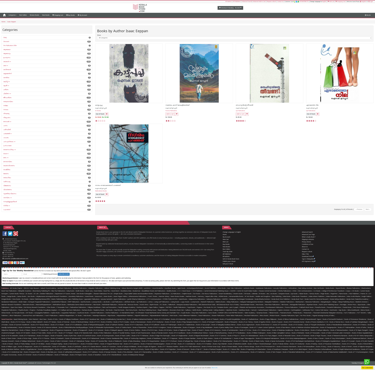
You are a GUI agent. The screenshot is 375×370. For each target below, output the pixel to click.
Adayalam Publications (95, 288)
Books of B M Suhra (165, 330)
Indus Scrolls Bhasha (353, 296)
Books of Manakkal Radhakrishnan (294, 352)
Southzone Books (83, 313)
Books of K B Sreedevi (296, 325)
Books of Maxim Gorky (256, 341)
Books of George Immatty (107, 352)
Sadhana (188, 310)
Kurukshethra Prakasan (59, 302)
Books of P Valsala (50, 322)
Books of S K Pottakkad (162, 319)
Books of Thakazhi (212, 319)
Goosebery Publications (76, 296)
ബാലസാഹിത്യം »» (9, 150)
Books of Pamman (63, 322)
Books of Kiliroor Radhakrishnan (288, 319)
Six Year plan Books (18, 313)
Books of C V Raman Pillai (231, 349)
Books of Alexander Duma (286, 336)
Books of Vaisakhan (94, 355)
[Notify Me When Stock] (106, 114)
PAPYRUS (169, 307)
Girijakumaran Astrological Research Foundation (51, 296)
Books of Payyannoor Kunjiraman (60, 330)
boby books (70, 291)
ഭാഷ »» (6, 154)
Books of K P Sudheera (90, 352)
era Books (274, 294)
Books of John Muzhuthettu (221, 352)
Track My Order (227, 252)
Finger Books (325, 294)
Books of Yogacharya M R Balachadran (253, 349)
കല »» (5, 65)
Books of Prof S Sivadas (121, 322)
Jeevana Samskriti (106, 299)
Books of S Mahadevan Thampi (79, 341)
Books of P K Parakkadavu (236, 333)
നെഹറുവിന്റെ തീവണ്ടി (244, 105)
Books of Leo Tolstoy (246, 322)
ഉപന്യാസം (6, 57)
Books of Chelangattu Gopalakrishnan (328, 341)
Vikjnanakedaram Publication (159, 316)
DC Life (36, 294)
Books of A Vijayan (43, 336)
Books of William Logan (9, 347)
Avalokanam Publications (264, 288)
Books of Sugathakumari (29, 349)
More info (214, 367)
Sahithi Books (196, 310)
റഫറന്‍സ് (6, 210)
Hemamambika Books (236, 296)
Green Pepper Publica (120, 296)
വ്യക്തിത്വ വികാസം (9, 194)
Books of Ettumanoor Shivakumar (355, 319)
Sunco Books (212, 313)
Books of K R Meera (359, 325)
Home (3, 22)
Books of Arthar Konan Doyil (211, 347)
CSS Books (355, 291)
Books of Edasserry (334, 347)
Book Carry (89, 291)
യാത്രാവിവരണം (9, 166)
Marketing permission (50, 274)
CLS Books (316, 291)
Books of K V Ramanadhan (142, 352)
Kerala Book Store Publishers (280, 299)
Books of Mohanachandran (339, 330)
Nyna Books (362, 305)
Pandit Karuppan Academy (126, 307)
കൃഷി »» (6, 85)
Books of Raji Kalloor (152, 349)
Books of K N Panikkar (204, 344)
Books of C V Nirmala (241, 341)
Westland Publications (251, 316)
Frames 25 (364, 294)
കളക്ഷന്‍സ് (7, 73)
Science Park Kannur (321, 310)
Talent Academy (249, 313)
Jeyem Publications (120, 299)
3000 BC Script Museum (31, 288)
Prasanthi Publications (334, 307)
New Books (46, 15)
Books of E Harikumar (258, 352)
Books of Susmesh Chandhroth (19, 325)
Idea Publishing (276, 296)
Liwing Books (175, 302)
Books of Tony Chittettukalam (335, 338)
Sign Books (342, 310)
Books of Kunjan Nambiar (187, 338)
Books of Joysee (277, 322)
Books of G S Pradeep (349, 344)
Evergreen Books (284, 294)
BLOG (368, 15)
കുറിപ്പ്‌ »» (6, 81)
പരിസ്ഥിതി (7, 130)
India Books (287, 296)
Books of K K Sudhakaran (74, 325)
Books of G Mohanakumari (249, 336)
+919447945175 (304, 1)
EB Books (247, 294)
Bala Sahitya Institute (305, 288)
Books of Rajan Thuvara (318, 336)
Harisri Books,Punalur (177, 296)
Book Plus (107, 291)
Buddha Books (171, 291)
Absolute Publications (80, 288)
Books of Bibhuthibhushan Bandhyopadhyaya (73, 327)
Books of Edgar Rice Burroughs (160, 336)
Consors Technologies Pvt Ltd (46, 363)
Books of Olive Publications (102, 333)
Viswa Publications (204, 316)
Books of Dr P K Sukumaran (134, 325)
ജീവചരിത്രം (7, 98)
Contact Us (280, 1)
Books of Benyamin (231, 322)
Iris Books (25, 299)
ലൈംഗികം (7, 178)
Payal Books (191, 307)
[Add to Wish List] (176, 114)
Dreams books (238, 294)
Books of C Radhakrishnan (250, 319)
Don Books (196, 294)
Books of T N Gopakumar (40, 330)
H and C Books (152, 296)
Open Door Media (16, 307)
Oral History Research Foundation (34, 307)
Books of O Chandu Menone (92, 347)
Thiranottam (307, 313)
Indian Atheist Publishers (317, 296)
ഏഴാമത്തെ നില (312, 105)
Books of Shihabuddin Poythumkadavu (101, 327)
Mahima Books (220, 302)
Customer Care (296, 1)
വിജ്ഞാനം (7, 186)
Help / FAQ (305, 254)
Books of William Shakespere (256, 333)
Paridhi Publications (179, 307)
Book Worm (115, 291)
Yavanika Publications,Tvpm (290, 316)
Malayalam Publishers (272, 302)
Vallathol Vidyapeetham (66, 316)
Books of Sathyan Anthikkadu (126, 347)
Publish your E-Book (229, 261)
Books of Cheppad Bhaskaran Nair (111, 344)
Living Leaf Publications (161, 302)
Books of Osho (53, 319)
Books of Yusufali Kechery (121, 333)
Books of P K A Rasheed (314, 352)
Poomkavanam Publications (274, 307)
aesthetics (147, 288)
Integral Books (6, 299)
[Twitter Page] (10, 235)
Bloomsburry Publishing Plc (41, 291)
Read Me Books (119, 310)
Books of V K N (94, 322)
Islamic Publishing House (59, 299)
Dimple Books (118, 294)
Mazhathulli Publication (109, 305)
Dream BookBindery (225, 294)
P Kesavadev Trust (62, 307)
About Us (305, 247)
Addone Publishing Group (112, 288)
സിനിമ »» (6, 206)
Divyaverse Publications (161, 294)
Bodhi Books (80, 291)
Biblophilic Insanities (24, 291)
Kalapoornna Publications (197, 299)
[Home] (4, 15)
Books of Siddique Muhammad (25, 341)
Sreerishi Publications (97, 313)
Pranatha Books (320, 307)
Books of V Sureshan (109, 347)
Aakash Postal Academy (48, 288)
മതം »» (5, 158)
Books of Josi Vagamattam (245, 325)
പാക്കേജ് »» (7, 134)
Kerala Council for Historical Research (316, 299)
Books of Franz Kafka (39, 333)
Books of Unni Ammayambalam (99, 349)
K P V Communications (154, 299)
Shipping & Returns (308, 239)
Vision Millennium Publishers (188, 316)
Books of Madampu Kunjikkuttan (282, 330)
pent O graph (234, 307)
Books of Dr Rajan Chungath (358, 330)
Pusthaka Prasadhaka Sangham (47, 310)
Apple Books (181, 288)
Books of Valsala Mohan (280, 344)
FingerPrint (334, 294)
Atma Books (222, 288)
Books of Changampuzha (328, 327)
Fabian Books (303, 294)
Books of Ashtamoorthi (73, 338)
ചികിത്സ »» (7, 94)
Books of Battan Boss (337, 322)
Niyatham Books (312, 305)
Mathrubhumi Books (101, 191)
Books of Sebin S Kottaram (59, 341)
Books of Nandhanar (154, 338)
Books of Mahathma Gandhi (237, 344)
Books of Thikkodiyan (61, 355)
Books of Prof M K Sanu (149, 330)
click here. (168, 281)
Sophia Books (55, 313)
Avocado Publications (280, 288)
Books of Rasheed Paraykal (212, 349)
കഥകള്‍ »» (7, 61)
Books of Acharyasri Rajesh (196, 319)
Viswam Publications (218, 316)
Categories (11, 15)
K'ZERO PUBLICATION (170, 299)
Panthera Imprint (142, 307)
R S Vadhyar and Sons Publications (69, 310)
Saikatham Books (231, 310)
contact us (104, 281)
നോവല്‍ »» (7, 122)
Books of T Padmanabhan (346, 327)
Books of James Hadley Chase (223, 327)
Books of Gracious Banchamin (286, 347)
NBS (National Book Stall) (207, 305)
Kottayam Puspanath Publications (39, 302)
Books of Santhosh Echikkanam (43, 355)
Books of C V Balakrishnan (186, 325)
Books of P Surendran (280, 325)
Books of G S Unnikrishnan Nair (12, 352)
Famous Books (314, 294)
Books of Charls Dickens (205, 338)
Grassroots (98, 296)
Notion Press (352, 305)
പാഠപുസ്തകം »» (9, 142)
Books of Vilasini (25, 330)
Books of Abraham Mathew (10, 349)
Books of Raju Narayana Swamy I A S (189, 322)
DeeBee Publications (46, 294)
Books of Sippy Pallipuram (268, 319)
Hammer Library (164, 296)
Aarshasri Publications (64, 288)
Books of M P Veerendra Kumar (294, 322)
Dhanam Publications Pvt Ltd (103, 294)
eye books (294, 294)
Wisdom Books (274, 316)
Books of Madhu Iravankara (162, 352)
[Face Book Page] (5, 235)
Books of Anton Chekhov (132, 330)
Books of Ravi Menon (283, 327)
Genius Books (21, 296)
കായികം (6, 77)
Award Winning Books (20, 319)
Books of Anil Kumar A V (264, 325)
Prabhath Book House (306, 307)
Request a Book (271, 1)
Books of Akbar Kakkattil (34, 322)
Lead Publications (117, 302)
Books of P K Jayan (367, 349)
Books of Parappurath (80, 330)
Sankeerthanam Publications (267, 310)
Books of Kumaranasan (138, 322)
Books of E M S (52, 333)
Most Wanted (33, 319)
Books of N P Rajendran (168, 349)
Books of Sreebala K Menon (90, 344)
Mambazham (300, 302)
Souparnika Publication (68, 313)
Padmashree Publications (78, 307)
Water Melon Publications (234, 316)
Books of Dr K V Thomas (41, 338)
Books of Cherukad (303, 336)
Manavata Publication (312, 302)
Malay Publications (233, 302)
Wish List (331, 1)
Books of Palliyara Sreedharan (69, 319)
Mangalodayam (326, 302)
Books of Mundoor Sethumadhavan (320, 349)
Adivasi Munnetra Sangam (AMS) (132, 288)
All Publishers (237, 1)
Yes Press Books (305, 316)
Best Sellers (23, 15)
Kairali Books (183, 299)
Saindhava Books (244, 310)
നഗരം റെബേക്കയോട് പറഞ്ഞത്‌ (108, 185)
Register (363, 1)
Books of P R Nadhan (59, 347)
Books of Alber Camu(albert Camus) (278, 333)
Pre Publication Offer (10, 45)
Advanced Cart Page (308, 234)
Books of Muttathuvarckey (218, 333)
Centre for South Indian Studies (247, 291)
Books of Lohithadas (74, 347)
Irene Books (16, 299)
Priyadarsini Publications (9, 310)
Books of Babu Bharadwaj (131, 341)
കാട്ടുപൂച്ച (98, 105)
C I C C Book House (184, 291)
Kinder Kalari (23, 302)
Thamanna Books (285, 313)
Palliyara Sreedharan (94, 307)
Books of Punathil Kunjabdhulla (230, 319)
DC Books (98, 111)
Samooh (254, 310)
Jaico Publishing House (76, 299)
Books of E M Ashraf (24, 355)
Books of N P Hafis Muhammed (190, 347)
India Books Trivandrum (299, 296)
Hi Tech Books (249, 296)
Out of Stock (100, 114)
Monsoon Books (133, 305)
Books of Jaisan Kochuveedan (274, 341)
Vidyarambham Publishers (125, 316)
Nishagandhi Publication (297, 305)
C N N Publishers (197, 291)
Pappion (161, 307)
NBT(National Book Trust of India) (228, 305)
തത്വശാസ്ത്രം (8, 102)
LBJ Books (106, 302)
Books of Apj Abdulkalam (204, 327)
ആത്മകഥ (6, 49)
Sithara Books (5, 313)
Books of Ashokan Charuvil (27, 327)
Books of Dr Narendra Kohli (83, 333)
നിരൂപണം (6, 118)
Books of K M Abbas (38, 344)
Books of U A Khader (57, 325)
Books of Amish (347, 347)
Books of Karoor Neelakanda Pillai (112, 338)
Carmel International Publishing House (216, 291)
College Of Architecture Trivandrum (333, 291)
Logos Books (185, 302)
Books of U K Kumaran (96, 330)
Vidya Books (111, 316)
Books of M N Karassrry (213, 330)
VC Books (79, 316)
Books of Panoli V (198, 330)
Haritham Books (191, 296)
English (324, 1)
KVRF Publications (73, 302)
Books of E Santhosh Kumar (87, 336)
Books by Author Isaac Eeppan (122, 31)
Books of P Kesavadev (312, 333)
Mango (334, 302)
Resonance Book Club (177, 310)
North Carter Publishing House (328, 305)
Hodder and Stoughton (263, 296)
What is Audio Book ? (309, 237)
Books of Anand (8, 344)
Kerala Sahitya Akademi (337, 299)
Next (368, 209)
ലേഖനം (6, 174)
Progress (32, 310)
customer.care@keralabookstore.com (16, 259)
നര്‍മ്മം (5, 106)
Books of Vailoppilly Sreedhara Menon (223, 325)
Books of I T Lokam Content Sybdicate (262, 327)
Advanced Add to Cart (259, 1)
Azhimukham (293, 288)
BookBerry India (126, 291)
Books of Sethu (361, 327)
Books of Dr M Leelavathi (9, 336)
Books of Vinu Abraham (125, 352)
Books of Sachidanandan (230, 330)
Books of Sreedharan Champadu (277, 349)
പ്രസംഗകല (7, 146)
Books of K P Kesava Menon (40, 325)
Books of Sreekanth (57, 338)
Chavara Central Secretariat (267, 291)
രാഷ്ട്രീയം (6, 170)
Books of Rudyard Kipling (54, 344)
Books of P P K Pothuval (169, 341)
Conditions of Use (307, 244)
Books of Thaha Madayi (22, 344)
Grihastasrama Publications (137, 296)
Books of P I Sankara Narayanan (65, 349)
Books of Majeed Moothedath (199, 336)
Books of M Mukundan (178, 319)
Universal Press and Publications (33, 316)
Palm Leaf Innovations (109, 307)
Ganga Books (11, 296)
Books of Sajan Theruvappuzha (244, 338)
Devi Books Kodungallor (84, 294)
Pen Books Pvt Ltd (210, 307)
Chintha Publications (284, 291)
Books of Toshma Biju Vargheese (135, 338)
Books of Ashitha (106, 322)
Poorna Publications (171, 111)
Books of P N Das (245, 330)
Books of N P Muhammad (90, 338)
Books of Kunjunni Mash (32, 352)
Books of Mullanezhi (115, 341)
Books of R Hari (171, 344)
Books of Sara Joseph (203, 325)
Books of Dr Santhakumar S (223, 338)
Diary (5, 37)
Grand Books (89, 296)
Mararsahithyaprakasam (43, 305)
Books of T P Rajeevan (169, 338)
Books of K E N (82, 349)
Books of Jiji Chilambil (220, 344)
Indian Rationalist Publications (335, 296)
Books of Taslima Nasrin (123, 327)
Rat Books (109, 310)
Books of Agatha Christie (262, 322)
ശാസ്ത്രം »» (7, 198)
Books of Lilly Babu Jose (49, 352)
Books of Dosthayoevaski (105, 336)
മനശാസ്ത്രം (7, 162)
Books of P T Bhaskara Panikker (168, 347)
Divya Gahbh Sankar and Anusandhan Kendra (138, 294)
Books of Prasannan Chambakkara (329, 344)
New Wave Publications (272, 305)
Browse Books (34, 15)
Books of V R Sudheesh (152, 325)
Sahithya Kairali (207, 310)
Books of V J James (43, 341)
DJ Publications (176, 294)
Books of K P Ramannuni (27, 336)
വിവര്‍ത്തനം (7, 190)
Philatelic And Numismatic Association (252, 307)
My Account (83, 15)
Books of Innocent (183, 349)
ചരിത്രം (6, 89)
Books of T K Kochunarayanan (358, 352)
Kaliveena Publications (214, 299)
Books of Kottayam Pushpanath (212, 322)
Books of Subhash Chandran (114, 325)
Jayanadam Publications (92, 299)
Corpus (348, 291)
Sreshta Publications (111, 313)
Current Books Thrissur (16, 294)
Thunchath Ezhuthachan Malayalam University (327, 313)
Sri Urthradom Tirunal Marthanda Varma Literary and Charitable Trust (158, 313)
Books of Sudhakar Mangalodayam (357, 322)
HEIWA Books (223, 296)
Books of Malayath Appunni (114, 330)
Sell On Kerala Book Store (231, 259)
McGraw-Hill (122, 305)
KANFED (225, 299)
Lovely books (195, 302)
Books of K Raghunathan (179, 336)
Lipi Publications (240, 111)
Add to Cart (170, 114)
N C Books (163, 305)
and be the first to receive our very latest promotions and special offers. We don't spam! (46, 271)
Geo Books (31, 296)
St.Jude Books (185, 313)
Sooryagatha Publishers (42, 313)
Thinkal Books (297, 313)
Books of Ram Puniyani (273, 352)
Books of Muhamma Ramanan (337, 336)
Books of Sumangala (241, 327)
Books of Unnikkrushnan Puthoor (197, 333)
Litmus (150, 302)
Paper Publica (153, 307)
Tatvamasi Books (261, 313)
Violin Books (174, 316)
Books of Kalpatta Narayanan (362, 347)
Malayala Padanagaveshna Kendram (251, 302)
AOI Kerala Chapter (16, 288)
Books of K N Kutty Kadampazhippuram (293, 338)
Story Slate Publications (199, 313)
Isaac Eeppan (11, 22)
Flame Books (343, 294)
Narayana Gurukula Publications (187, 305)
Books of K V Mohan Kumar (262, 330)
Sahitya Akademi (219, 310)
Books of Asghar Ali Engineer (147, 347)
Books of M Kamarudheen (306, 347)
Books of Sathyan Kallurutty (320, 330)
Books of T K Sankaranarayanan (200, 352)
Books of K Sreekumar (297, 344)
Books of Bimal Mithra (365, 344)
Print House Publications (361, 307)
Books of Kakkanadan (174, 327)
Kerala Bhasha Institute (262, 299)
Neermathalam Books (247, 305)
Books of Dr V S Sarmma (218, 336)
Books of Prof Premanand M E (265, 347)
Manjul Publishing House (346, 302)
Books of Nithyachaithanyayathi (93, 325)
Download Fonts (307, 256)
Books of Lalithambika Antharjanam (69, 352)
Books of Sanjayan (189, 327)
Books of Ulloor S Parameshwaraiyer (259, 344)
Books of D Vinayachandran (150, 341)
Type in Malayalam (308, 259)
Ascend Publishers (210, 288)
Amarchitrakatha (157, 288)
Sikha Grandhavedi (353, 310)
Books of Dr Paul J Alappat (268, 336)
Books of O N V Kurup (18, 322)
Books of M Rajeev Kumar (78, 355)
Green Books (108, 296)
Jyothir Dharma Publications (136, 299)
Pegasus (199, 307)
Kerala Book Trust (297, 299)
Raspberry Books (99, 310)
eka (268, 294)
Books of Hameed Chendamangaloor (153, 344)
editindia (254, 294)
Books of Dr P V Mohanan (140, 336)
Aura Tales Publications (234, 288)
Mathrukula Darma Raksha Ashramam (79, 305)
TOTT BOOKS (361, 313)
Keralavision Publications (9, 302)
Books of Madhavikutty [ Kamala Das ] (113, 319)
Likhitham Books (129, 302)
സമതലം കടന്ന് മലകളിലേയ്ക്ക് (178, 105)
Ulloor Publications (15, 316)
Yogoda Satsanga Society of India (323, 316)
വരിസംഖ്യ (6, 182)
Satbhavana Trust (308, 310)
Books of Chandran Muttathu (120, 349)
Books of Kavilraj (311, 344)
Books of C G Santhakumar (186, 344)
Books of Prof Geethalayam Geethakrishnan (300, 341)
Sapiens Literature (284, 310)
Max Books (96, 305)
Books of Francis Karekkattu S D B (317, 322)
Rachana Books (87, 310)
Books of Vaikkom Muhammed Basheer (140, 319)
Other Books (51, 307)
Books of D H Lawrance (131, 344)
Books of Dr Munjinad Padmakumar (267, 338)
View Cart (226, 239)
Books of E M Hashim (23, 333)
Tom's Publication (349, 313)
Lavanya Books (97, 302)
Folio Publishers (354, 294)
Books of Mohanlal (298, 333)
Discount (6, 41)
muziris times (144, 305)
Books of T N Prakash (66, 333)
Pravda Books (347, 307)
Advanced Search (247, 1)
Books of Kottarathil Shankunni (333, 319)
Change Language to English (232, 232)
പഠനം (5, 126)
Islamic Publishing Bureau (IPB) (40, 299)
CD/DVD (233, 291)
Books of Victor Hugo (24, 338)
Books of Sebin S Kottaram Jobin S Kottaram (335, 333)
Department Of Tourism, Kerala (65, 294)
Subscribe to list (64, 274)
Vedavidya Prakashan (99, 316)
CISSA (294, 291)
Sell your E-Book (228, 264)
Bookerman (136, 291)
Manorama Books (28, 305)
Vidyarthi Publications (141, 316)
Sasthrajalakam (296, 310)
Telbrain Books (273, 313)
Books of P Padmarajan (168, 325)
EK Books (262, 294)
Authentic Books (249, 288)
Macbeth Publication (207, 302)
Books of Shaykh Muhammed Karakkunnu (346, 349)
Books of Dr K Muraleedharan (111, 355)
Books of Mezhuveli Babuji (79, 322)
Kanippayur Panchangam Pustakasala (241, 299)
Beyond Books (340, 288)
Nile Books (284, 305)
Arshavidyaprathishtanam (195, 288)
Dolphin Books (187, 294)
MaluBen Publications (287, 302)
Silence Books (365, 310)
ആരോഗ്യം (7, 53)
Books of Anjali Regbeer (45, 349)
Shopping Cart (341, 1)
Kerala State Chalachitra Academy (357, 299)
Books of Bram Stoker (8, 338)
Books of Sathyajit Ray (185, 341)
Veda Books (87, 316)
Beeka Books (330, 288)
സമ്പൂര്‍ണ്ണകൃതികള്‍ (10, 202)
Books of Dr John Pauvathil (365, 341)
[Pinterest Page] (15, 235)
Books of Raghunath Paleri (182, 330)
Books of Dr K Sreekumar (155, 322)
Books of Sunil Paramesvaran (140, 333)
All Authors (228, 1)
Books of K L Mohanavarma (240, 352)
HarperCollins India (211, 296)
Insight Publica (366, 296)
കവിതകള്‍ (7, 69)
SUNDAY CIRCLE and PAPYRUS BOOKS (230, 313)
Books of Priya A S (233, 336)
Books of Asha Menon (302, 330)
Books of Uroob (170, 322)
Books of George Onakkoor (203, 341)
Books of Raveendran (139, 327)
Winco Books (264, 316)
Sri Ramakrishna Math (127, 313)
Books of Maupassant (25, 347)
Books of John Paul (70, 336)
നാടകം (5, 110)
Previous (358, 209)
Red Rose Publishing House (147, 310)
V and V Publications (51, 316)
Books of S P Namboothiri (42, 347)
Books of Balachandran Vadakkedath (335, 352)
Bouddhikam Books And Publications (153, 291)
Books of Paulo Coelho (122, 336)
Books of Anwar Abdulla (229, 347)
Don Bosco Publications (209, 294)
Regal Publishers (163, 310)
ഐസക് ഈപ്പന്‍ (101, 108)
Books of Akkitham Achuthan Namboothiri (305, 327)
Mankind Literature (361, 302)
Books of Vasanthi (56, 336)
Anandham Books (170, 288)
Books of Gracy (321, 347)
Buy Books (71, 15)
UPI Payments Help (308, 261)
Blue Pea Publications (58, 291)
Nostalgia (343, 305)
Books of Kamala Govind (160, 333)
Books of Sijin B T (196, 349)
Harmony (201, 296)
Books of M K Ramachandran (223, 341)
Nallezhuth (171, 305)
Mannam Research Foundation (11, 305)
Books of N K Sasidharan (177, 333)
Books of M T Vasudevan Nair (89, 319)
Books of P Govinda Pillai (99, 341)
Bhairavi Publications (353, 288)
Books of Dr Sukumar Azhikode (47, 327)
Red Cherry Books (131, 310)
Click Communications (305, 291)
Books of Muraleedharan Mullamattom (339, 325)
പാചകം (6, 138)
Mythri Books (154, 305)
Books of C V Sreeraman (180, 352)
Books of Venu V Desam (316, 338)
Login (371, 1)
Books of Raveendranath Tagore (310, 319)
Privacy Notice (306, 242)
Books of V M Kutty (137, 349)
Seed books (333, 310)
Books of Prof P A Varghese (157, 327)
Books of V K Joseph (348, 341)
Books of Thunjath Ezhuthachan (314, 325)
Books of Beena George (246, 347)
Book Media (98, 291)
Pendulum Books (222, 307)
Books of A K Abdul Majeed (298, 349)
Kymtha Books (85, 302)
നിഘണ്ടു (6, 114)
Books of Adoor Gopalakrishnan (362, 333)
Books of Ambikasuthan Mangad (133, 355)
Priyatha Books (23, 310)
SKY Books (29, 313)
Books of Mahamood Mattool (356, 338)
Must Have (43, 319)
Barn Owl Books (319, 288)
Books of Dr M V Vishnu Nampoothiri (360, 336)
